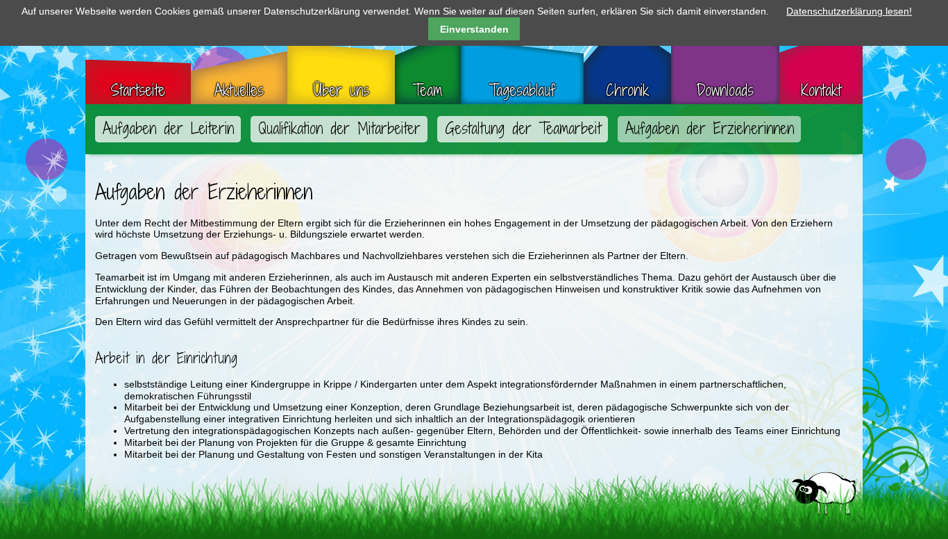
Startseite (137, 90)
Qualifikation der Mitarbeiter (339, 128)
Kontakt (821, 90)
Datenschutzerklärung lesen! (849, 11)
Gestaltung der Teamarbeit (523, 128)
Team (427, 90)
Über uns (341, 90)
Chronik (627, 90)
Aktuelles (239, 90)
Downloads (725, 90)
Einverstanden (474, 29)
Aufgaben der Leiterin (168, 128)
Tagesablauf (522, 90)
